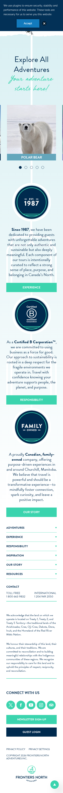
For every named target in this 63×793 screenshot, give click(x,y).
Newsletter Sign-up (31, 719)
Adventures (15, 528)
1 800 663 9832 (15, 596)
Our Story (31, 512)
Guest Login (31, 732)
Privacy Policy (15, 749)
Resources (14, 574)
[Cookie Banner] (31, 15)
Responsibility (31, 400)
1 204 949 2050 (43, 596)
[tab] (20, 167)
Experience (31, 287)
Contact (12, 587)
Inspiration (15, 555)
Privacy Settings (39, 749)
